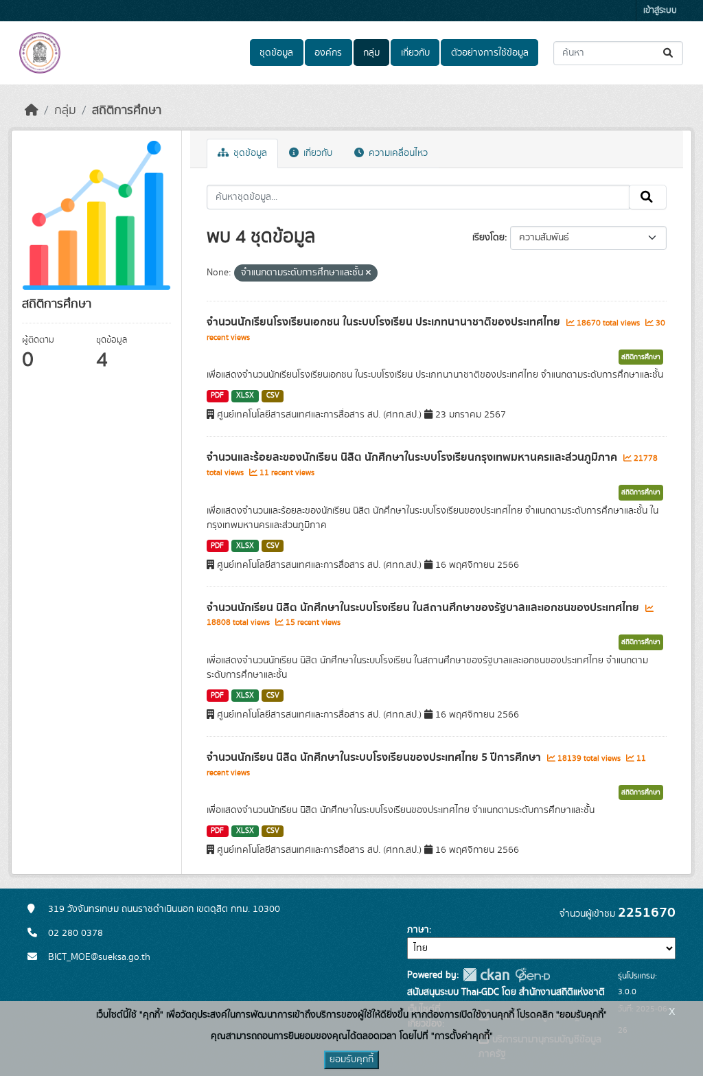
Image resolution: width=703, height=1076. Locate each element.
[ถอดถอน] (368, 273)
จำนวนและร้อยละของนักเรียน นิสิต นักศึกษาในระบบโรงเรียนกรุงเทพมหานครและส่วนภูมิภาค (413, 457)
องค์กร (328, 53)
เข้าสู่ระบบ (660, 10)
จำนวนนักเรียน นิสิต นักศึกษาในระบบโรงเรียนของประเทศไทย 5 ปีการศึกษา (375, 757)
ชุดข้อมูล (276, 53)
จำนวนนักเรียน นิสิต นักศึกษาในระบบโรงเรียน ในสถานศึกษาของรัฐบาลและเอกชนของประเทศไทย (424, 608)
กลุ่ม (371, 53)
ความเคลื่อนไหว (397, 153)
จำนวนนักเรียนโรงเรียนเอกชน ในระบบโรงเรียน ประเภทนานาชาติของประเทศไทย (385, 322)
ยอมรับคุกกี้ (351, 1059)
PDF (217, 395)
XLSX (245, 395)
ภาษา (418, 930)
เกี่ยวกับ (415, 53)
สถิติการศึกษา (126, 110)
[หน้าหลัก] (31, 110)
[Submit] (669, 53)
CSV (272, 395)
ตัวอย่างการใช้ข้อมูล (490, 53)
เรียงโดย (488, 237)
